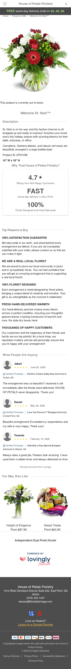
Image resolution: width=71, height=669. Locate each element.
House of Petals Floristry (36, 3)
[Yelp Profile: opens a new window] (39, 613)
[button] (63, 660)
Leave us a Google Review (35, 625)
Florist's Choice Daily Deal (40, 373)
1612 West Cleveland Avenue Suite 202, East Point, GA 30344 (36, 592)
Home (6, 15)
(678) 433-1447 (36, 598)
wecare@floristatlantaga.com (35, 601)
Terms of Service (11, 656)
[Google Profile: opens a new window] (31, 613)
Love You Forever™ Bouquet (42, 412)
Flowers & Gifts (19, 15)
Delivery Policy (35, 660)
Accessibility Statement (54, 656)
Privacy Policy (31, 656)
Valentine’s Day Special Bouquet (44, 445)
